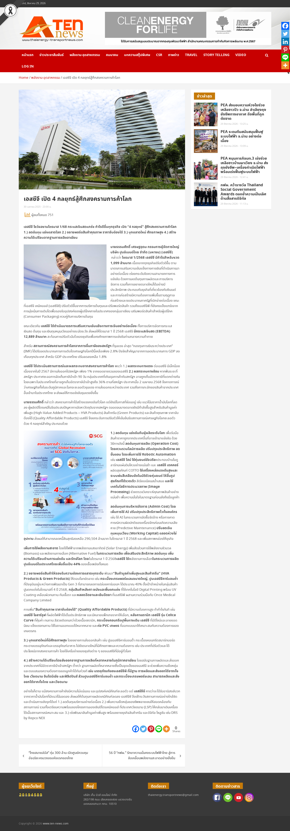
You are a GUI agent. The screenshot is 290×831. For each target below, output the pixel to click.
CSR (159, 55)
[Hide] (288, 73)
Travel (191, 55)
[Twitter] (143, 728)
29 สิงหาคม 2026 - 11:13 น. (234, 204)
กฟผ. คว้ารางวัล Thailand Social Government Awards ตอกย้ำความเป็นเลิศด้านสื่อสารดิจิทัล (243, 191)
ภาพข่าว (173, 55)
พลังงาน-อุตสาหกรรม (85, 55)
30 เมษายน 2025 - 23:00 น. (37, 207)
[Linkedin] (285, 42)
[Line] (158, 728)
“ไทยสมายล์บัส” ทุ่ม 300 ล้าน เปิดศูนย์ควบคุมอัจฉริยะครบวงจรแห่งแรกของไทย (58, 756)
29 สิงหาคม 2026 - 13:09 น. (234, 146)
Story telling (216, 55)
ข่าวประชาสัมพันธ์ (51, 55)
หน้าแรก (28, 55)
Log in (28, 66)
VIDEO (240, 55)
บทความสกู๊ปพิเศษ (137, 55)
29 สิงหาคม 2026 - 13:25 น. (234, 124)
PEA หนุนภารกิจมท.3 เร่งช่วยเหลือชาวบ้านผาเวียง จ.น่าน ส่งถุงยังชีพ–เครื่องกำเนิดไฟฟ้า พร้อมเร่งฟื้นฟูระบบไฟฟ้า (244, 165)
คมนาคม (112, 55)
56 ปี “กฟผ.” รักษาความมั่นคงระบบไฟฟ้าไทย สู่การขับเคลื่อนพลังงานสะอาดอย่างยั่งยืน (142, 756)
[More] (166, 728)
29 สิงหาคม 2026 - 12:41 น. (234, 177)
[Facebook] (135, 728)
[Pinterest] (151, 728)
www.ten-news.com (55, 824)
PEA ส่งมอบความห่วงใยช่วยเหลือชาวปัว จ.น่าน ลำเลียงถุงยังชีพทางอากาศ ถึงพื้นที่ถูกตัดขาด (243, 112)
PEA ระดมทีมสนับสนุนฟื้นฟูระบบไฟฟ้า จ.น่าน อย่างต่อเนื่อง (242, 136)
